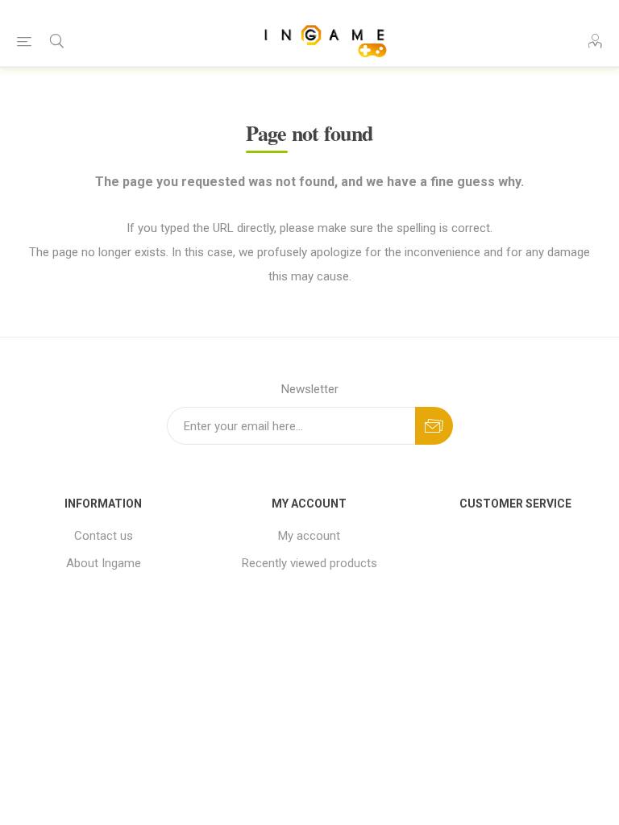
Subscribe (434, 426)
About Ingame (103, 563)
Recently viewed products (309, 563)
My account (309, 536)
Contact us (103, 536)
